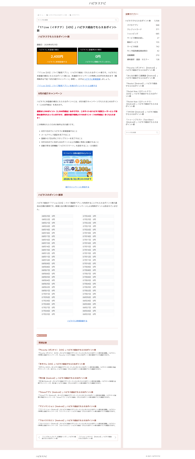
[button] (116, 20)
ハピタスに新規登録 (92, 79)
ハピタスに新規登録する (77, 321)
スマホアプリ (42, 335)
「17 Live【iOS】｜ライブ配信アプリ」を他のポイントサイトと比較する (67, 85)
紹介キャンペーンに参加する (77, 187)
